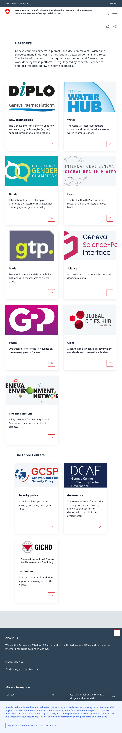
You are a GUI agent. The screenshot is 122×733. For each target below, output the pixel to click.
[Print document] (107, 26)
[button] (117, 632)
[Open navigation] (114, 13)
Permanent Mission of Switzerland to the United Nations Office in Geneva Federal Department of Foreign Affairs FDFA (54, 12)
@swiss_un (15, 669)
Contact (11, 694)
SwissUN (33, 669)
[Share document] (114, 26)
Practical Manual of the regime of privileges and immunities (86, 696)
